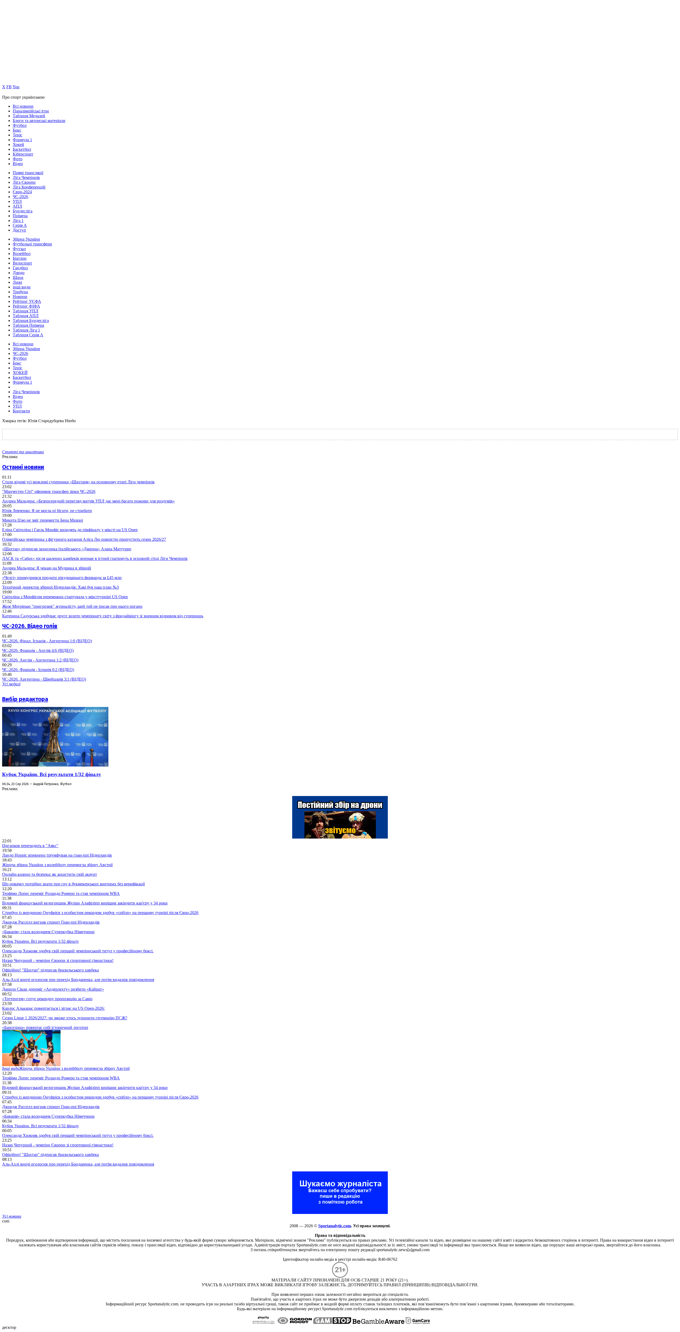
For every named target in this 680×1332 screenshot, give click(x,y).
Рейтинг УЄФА (27, 301)
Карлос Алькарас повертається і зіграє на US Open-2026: (53, 1008)
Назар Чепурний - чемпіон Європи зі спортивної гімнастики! (57, 960)
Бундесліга (22, 211)
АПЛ (17, 206)
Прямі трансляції (28, 172)
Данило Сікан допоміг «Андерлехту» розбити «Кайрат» (53, 989)
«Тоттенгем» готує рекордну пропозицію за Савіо (47, 998)
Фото (17, 159)
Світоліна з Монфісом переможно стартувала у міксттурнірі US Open (65, 596)
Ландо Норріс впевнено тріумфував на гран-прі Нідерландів (57, 855)
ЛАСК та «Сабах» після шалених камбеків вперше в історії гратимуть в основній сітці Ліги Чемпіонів (95, 558)
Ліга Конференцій (29, 187)
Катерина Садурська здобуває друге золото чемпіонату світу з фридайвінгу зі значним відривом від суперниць (102, 616)
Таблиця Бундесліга (31, 320)
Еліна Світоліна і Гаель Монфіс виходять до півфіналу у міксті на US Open (70, 529)
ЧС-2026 (20, 196)
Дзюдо (18, 272)
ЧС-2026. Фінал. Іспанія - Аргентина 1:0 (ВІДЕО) (47, 641)
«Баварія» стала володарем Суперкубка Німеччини (48, 931)
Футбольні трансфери (32, 244)
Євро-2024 (22, 192)
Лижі (17, 282)
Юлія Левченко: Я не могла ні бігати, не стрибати (47, 510)
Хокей (18, 144)
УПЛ (17, 201)
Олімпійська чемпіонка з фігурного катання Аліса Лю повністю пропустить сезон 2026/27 (84, 539)
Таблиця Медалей (29, 116)
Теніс (17, 135)
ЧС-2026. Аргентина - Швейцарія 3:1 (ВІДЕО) (44, 679)
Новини (20, 296)
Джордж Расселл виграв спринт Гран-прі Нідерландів (51, 922)
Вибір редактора (25, 699)
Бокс (17, 130)
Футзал (19, 248)
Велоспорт (22, 263)
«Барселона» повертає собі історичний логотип (45, 1027)
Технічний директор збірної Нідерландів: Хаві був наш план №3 (60, 587)
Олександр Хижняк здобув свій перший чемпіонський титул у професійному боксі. (78, 951)
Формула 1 (22, 139)
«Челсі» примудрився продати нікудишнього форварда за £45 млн (62, 577)
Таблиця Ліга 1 (26, 330)
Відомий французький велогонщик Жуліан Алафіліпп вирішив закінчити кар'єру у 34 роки (85, 903)
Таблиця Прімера (28, 325)
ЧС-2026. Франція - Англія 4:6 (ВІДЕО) (38, 650)
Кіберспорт (23, 154)
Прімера (20, 215)
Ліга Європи (24, 182)
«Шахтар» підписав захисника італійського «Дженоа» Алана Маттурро (66, 549)
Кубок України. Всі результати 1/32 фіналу (51, 774)
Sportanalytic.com (334, 1226)
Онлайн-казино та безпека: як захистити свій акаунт (49, 874)
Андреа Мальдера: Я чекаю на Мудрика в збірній (46, 568)
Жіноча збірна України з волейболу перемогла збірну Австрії (57, 864)
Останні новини (23, 467)
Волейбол (22, 253)
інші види (22, 287)
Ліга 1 (18, 220)
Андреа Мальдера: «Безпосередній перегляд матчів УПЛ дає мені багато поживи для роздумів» (88, 501)
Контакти (21, 411)
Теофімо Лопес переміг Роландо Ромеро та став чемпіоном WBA (61, 893)
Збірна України (26, 239)
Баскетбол (22, 149)
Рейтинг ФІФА (26, 306)
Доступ (19, 230)
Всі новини (23, 106)
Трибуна (20, 292)
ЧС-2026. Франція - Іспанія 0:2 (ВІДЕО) (38, 669)
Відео (18, 163)
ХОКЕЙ (20, 372)
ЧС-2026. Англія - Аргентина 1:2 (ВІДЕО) (40, 660)
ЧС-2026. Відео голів (29, 626)
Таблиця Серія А (28, 335)
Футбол (20, 125)
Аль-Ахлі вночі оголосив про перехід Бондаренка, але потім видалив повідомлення (78, 979)
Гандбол (20, 268)
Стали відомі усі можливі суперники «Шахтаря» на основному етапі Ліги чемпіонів (78, 482)
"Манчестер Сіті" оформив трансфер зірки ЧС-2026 (48, 491)
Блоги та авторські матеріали (39, 120)
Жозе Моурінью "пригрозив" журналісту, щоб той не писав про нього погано (72, 606)
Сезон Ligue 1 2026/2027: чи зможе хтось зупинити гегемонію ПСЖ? (64, 1018)
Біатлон (20, 258)
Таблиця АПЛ (26, 315)
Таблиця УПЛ (25, 311)
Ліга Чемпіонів (26, 177)
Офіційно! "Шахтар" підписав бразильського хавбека (50, 970)
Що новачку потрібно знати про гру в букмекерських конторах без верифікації (73, 884)
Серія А (20, 225)
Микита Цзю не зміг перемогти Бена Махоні (42, 520)
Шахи (18, 277)
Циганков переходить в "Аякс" (30, 845)
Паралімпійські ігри (31, 111)
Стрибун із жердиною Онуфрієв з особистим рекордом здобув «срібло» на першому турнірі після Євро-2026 (100, 912)
